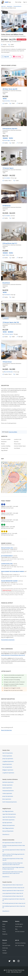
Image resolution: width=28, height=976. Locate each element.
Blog (16, 929)
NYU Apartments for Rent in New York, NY (12, 842)
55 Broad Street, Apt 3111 (10, 243)
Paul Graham (7, 294)
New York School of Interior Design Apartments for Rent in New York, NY (13, 868)
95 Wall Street (6, 205)
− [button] (3, 466)
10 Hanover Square (8, 168)
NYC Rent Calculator (19, 931)
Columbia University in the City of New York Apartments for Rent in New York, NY (12, 863)
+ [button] (3, 464)
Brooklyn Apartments (7, 785)
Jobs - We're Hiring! (19, 945)
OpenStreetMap (23, 492)
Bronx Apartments (6, 799)
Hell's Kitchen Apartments (8, 819)
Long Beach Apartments (8, 761)
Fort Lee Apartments (7, 767)
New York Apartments (7, 753)
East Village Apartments (7, 811)
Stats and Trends (6, 945)
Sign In (25, 2)
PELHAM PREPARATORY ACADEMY (9, 581)
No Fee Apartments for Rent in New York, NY (12, 896)
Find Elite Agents (19, 924)
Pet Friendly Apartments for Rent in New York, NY (13, 903)
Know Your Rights (13, 432)
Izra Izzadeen (7, 178)
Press (3, 926)
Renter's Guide (18, 926)
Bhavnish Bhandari (8, 371)
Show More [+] (5, 834)
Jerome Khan (7, 101)
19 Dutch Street (7, 362)
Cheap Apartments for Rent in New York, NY (12, 885)
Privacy (4, 931)
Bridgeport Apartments (7, 770)
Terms (3, 929)
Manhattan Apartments (7, 782)
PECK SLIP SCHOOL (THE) (7, 548)
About (3, 924)
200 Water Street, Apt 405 (10, 89)
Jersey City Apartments (7, 758)
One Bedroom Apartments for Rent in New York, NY (13, 899)
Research (4, 943)
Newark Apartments (7, 764)
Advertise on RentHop (20, 943)
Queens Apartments (7, 788)
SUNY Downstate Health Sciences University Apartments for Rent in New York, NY (12, 872)
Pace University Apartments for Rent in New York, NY (13, 850)
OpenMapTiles (16, 492)
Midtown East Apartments (8, 825)
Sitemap (4, 950)
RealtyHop (4, 934)
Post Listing (18, 2)
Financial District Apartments (7, 639)
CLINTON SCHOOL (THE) (7, 563)
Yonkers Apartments (7, 756)
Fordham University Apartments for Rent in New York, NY (13, 846)
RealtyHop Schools (7, 590)
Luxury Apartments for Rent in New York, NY (12, 893)
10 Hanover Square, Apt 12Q (11, 322)
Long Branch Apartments (8, 772)
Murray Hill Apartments (7, 831)
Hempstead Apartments (8, 790)
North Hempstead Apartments (9, 802)
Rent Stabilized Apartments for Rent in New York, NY (13, 906)
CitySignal (4, 953)
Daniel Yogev (7, 140)
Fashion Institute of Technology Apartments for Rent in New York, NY (13, 854)
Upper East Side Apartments (8, 817)
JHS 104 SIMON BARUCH (7, 556)
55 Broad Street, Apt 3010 (10, 128)
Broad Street (6, 283)
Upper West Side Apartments (9, 814)
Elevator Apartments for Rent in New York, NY (13, 890)
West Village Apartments (8, 828)
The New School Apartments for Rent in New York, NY (12, 859)
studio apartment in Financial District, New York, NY (13, 655)
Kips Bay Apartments (7, 822)
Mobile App (5, 948)
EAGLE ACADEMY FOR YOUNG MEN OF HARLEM (12, 571)
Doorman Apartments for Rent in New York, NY (13, 887)
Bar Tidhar (6, 255)
